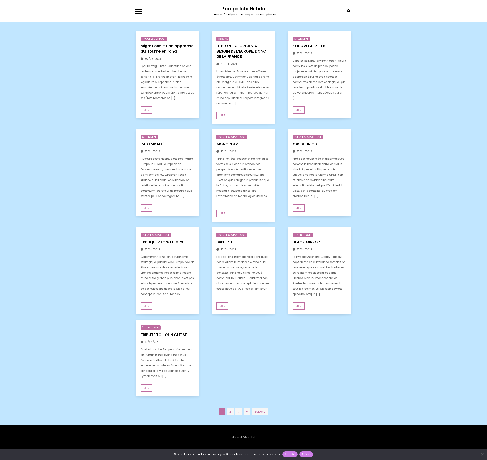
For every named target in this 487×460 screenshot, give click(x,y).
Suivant (260, 412)
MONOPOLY (227, 144)
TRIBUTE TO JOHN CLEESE (164, 334)
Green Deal (301, 39)
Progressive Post (154, 39)
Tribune (223, 39)
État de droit (302, 235)
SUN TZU (224, 242)
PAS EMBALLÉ (152, 144)
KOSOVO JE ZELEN (309, 46)
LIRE (146, 110)
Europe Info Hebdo (243, 9)
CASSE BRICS (305, 144)
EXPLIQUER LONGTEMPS (162, 242)
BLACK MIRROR (306, 242)
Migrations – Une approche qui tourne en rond (167, 48)
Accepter (290, 454)
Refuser (306, 454)
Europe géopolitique (231, 137)
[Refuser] (482, 454)
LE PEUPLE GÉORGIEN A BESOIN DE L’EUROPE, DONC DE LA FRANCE (241, 51)
